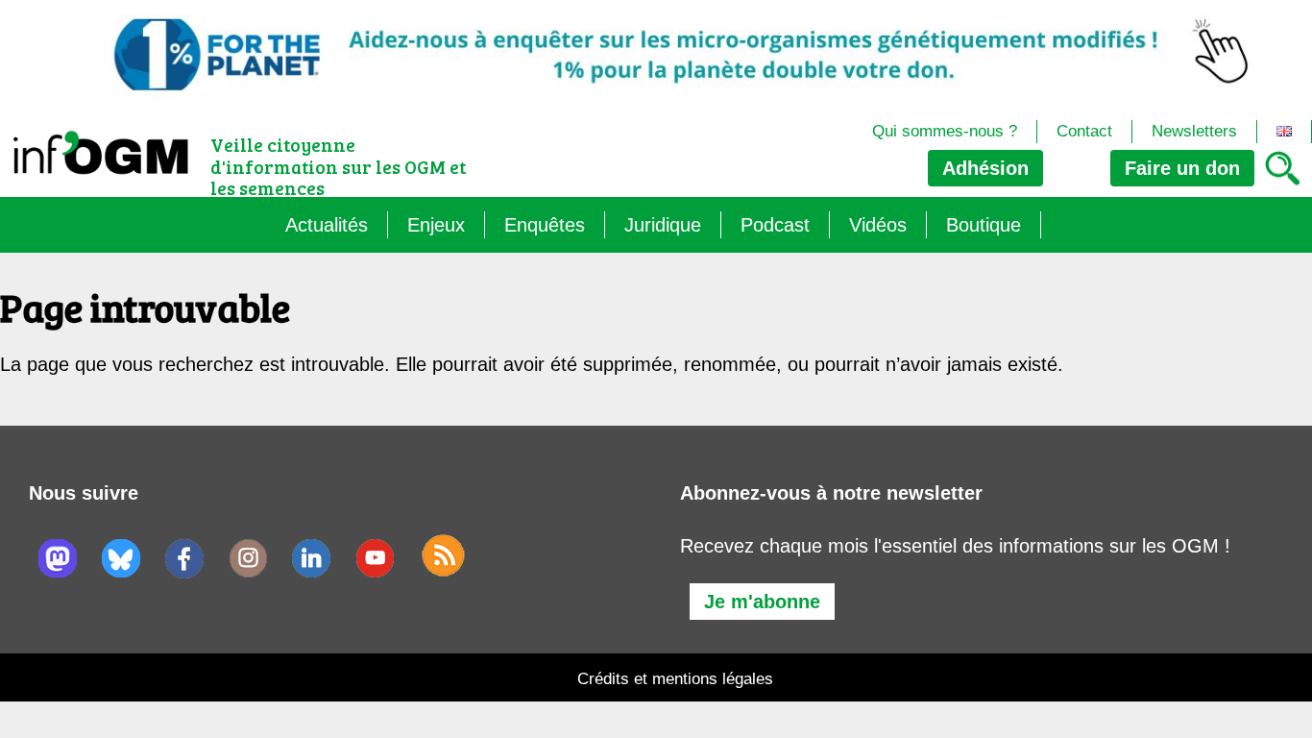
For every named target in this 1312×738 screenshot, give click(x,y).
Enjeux (436, 224)
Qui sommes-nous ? (944, 131)
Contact (1084, 131)
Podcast (775, 224)
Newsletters (1194, 131)
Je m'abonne (762, 601)
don (1182, 168)
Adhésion (985, 168)
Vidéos (878, 224)
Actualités (326, 224)
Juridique (662, 224)
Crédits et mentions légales (675, 679)
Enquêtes (544, 224)
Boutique (983, 224)
